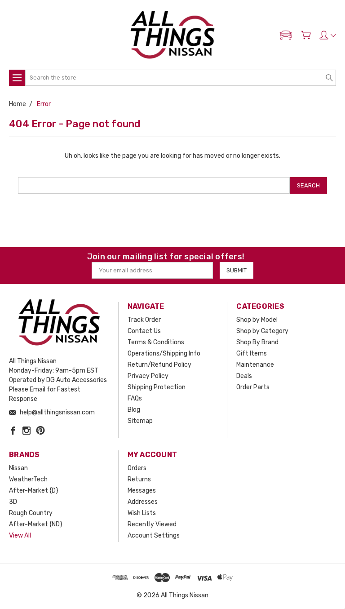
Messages (142, 490)
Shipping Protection (157, 387)
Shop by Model (257, 320)
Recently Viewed (152, 524)
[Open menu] (17, 78)
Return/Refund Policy (159, 365)
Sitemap (140, 421)
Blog (134, 409)
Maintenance (255, 365)
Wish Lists (142, 513)
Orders (137, 468)
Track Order (144, 320)
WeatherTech (28, 479)
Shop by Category (262, 331)
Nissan (18, 468)
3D (13, 502)
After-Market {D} (33, 490)
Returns (139, 479)
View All (20, 535)
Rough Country (31, 513)
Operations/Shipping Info (164, 353)
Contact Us (144, 331)
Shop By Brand (257, 342)
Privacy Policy (148, 376)
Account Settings (154, 535)
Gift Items (251, 353)
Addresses (143, 502)
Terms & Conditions (156, 342)
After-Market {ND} (35, 524)
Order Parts (253, 387)
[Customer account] (327, 35)
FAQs (135, 398)
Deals (244, 376)
